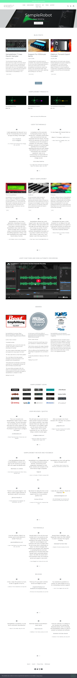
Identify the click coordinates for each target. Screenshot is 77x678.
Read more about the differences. (38, 116)
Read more (8, 74)
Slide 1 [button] (37, 170)
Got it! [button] (73, 675)
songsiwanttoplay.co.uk (39, 586)
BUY (43, 5)
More (7, 210)
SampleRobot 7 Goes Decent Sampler (14, 55)
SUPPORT (52, 5)
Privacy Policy (40, 664)
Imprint (33, 664)
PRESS (47, 5)
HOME (24, 5)
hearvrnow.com (38, 628)
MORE (30, 210)
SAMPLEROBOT (30, 5)
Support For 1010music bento (37, 55)
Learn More (38, 23)
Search (28, 664)
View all (38, 83)
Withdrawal (47, 664)
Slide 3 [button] (39, 170)
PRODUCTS (38, 5)
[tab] (37, 170)
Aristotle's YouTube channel (60, 633)
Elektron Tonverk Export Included (60, 55)
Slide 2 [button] (38, 170)
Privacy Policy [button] (39, 675)
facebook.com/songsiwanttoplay (38, 588)
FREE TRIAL (38, 6)
